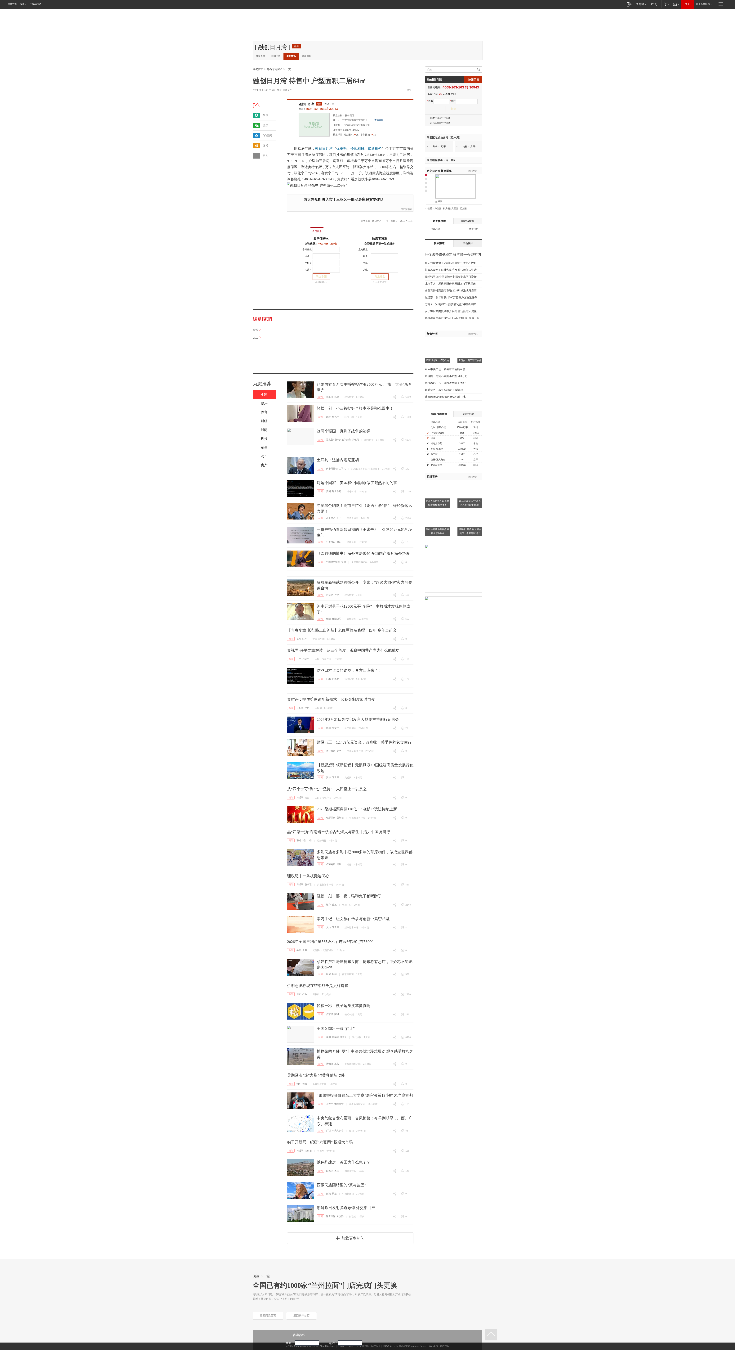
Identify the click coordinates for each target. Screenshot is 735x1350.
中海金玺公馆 (437, 432)
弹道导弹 (330, 1216)
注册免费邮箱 (703, 4)
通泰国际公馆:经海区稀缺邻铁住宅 (445, 396)
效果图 (438, 201)
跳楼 (328, 417)
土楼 (309, 840)
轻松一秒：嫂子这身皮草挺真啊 (343, 1006)
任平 (298, 659)
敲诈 (328, 904)
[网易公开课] (641, 4)
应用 (22, 4)
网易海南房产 (274, 69)
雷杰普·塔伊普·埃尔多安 (338, 439)
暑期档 (340, 817)
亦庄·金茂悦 (437, 449)
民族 (339, 864)
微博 (265, 145)
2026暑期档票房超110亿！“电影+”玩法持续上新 (357, 809)
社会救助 (330, 750)
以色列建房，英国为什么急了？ (343, 1162)
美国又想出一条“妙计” (336, 1028)
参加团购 (306, 56)
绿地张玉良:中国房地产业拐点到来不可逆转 (451, 276)
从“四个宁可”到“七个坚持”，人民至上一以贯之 (327, 789)
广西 (328, 1130)
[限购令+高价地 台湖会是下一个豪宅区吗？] (469, 511)
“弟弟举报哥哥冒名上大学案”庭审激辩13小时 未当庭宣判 (365, 1095)
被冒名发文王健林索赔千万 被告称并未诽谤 (451, 269)
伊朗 (298, 994)
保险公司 (336, 618)
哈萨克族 (330, 864)
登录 (687, 4)
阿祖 (336, 1014)
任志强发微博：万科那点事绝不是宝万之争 (450, 263)
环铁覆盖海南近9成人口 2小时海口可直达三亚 (452, 318)
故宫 (336, 1063)
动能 (298, 1083)
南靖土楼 (301, 840)
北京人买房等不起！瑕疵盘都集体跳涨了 (437, 503)
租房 (328, 974)
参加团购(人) (368, 134)
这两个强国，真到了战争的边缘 (343, 431)
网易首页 (12, 4)
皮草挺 (329, 1014)
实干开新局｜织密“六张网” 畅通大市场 (320, 1142)
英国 (336, 1170)
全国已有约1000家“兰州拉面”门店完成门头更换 (325, 1285)
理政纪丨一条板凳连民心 (308, 876)
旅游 (304, 1083)
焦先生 (335, 417)
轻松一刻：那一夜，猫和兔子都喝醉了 (349, 896)
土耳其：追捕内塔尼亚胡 (338, 460)
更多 (265, 155)
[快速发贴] (255, 105)
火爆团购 (473, 79)
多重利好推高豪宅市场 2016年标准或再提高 (451, 290)
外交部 (335, 728)
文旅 (328, 927)
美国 (328, 491)
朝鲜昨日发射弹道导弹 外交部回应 (346, 1208)
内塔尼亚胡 (332, 468)
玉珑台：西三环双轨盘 (469, 360)
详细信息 (275, 56)
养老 (339, 750)
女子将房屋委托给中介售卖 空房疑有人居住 (451, 311)
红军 (304, 638)
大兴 (475, 449)
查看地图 (379, 120)
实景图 (454, 208)
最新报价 (375, 149)
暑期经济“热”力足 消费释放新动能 (316, 1075)
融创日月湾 (306, 104)
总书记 (308, 884)
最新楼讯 (291, 56)
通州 (475, 427)
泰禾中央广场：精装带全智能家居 (445, 369)
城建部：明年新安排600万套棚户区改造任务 (451, 297)
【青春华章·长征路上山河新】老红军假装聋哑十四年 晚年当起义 (342, 630)
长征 (298, 638)
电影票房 (330, 817)
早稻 (298, 950)
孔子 (339, 518)
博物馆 (329, 1063)
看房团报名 (321, 238)
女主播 (329, 396)
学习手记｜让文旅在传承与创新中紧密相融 (353, 919)
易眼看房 (432, 476)
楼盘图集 (439, 170)
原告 (339, 542)
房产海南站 (406, 209)
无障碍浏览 (35, 4)
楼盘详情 (337, 134)
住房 (307, 708)
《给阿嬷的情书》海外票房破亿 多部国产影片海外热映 (363, 553)
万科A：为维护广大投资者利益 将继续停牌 (450, 304)
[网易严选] (654, 4)
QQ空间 (267, 135)
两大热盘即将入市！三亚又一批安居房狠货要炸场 (344, 199)
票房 (343, 562)
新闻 (320, 396)
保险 (328, 618)
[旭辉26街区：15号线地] (437, 342)
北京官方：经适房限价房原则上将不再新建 (450, 283)
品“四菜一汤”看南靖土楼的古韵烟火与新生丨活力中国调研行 (338, 832)
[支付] (666, 4)
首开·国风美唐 (438, 459)
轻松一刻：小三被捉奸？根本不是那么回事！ (355, 408)
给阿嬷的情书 (333, 562)
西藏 (328, 1193)
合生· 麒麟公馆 (438, 427)
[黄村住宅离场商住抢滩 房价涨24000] (437, 511)
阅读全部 (473, 170)
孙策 (334, 904)
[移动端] (629, 4)
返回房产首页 (301, 1315)
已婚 (336, 396)
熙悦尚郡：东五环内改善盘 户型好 (445, 383)
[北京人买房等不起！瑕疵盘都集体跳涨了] (437, 482)
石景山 (475, 432)
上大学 (329, 1104)
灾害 (307, 797)
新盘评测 (432, 333)
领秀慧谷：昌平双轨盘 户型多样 (444, 390)
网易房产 (287, 90)
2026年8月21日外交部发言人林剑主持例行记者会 (358, 719)
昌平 (475, 454)
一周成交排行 (468, 414)
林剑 (328, 728)
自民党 (335, 679)
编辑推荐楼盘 (439, 414)
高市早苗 (330, 518)
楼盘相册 (357, 149)
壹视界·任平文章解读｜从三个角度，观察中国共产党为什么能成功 (343, 650)
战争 (304, 994)
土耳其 (342, 468)
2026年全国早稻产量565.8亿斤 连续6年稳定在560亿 (330, 941)
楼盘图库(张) (351, 134)
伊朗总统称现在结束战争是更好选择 (317, 985)
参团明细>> (321, 282)
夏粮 (328, 777)
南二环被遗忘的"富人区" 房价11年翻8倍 (470, 503)
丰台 (475, 443)
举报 (409, 90)
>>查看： (429, 208)
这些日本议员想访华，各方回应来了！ (349, 670)
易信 (265, 115)
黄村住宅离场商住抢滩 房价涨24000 (437, 531)
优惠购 (341, 149)
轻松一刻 (349, 417)
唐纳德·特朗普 (339, 1037)
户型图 (437, 208)
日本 (328, 679)
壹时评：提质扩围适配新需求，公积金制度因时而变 (331, 699)
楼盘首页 (260, 56)
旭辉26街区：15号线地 (437, 360)
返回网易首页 (268, 1315)
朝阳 (475, 438)
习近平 (305, 659)
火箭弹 (329, 594)
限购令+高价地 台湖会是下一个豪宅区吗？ (470, 531)
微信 (265, 125)
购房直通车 (379, 238)
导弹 (336, 594)
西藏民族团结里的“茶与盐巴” (341, 1185)
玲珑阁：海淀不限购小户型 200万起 (446, 376)
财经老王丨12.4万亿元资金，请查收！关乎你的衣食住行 (364, 742)
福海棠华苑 (436, 443)
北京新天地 (436, 465)
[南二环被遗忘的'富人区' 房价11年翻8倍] (469, 482)
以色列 (355, 439)
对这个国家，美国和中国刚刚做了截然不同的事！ (359, 483)
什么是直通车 (379, 282)
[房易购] (301, 228)
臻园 (433, 438)
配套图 (463, 208)
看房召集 (317, 231)
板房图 (446, 208)
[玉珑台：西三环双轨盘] (469, 342)
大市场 (308, 1150)
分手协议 (330, 542)
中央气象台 (338, 1130)
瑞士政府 (336, 491)
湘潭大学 (339, 1104)
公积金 (299, 708)
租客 (334, 974)
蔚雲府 (434, 454)
